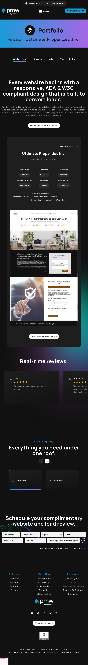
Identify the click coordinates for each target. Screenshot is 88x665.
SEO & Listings (44, 582)
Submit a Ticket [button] (34, 3)
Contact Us (73, 594)
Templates (15, 586)
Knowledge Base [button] (56, 3)
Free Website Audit (75, 11)
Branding (38, 59)
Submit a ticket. (79, 548)
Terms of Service (53, 652)
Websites (19, 59)
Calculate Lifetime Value (73, 586)
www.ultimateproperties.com (44, 159)
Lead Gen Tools (44, 578)
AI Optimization (44, 594)
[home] (10, 11)
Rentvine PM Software (73, 590)
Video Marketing (67, 59)
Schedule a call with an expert (44, 125)
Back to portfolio (66, 146)
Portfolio (15, 590)
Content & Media (44, 586)
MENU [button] (46, 11)
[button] (32, 613)
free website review (44, 623)
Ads (51, 59)
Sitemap (76, 652)
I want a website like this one (44, 336)
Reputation (44, 590)
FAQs (73, 582)
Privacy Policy (66, 652)
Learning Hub (73, 578)
